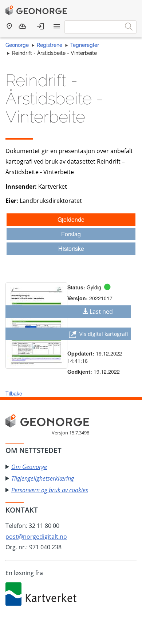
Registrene (49, 45)
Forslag (71, 234)
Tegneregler (84, 45)
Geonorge (17, 45)
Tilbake (13, 393)
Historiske (71, 248)
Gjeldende (71, 219)
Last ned (101, 312)
